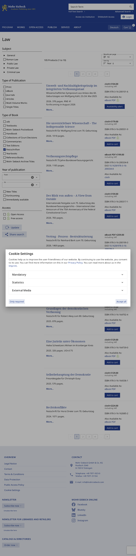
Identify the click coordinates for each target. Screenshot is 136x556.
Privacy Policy (75, 262)
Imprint (13, 265)
